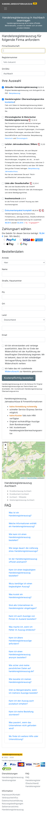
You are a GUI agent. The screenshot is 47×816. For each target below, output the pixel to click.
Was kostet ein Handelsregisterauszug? (20, 596)
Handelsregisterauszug (19, 3)
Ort (3, 303)
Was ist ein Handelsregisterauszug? (20, 514)
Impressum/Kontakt (11, 794)
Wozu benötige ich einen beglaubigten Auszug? (20, 585)
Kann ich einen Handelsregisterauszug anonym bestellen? (19, 654)
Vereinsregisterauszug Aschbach (22, 500)
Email (4, 335)
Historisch (9, 138)
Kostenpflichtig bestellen (18, 377)
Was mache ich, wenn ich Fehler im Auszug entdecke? (22, 628)
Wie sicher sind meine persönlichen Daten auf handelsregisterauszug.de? (21, 668)
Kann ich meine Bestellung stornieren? (21, 713)
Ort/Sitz (5, 69)
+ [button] (5, 444)
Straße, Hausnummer (12, 280)
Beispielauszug (14, 93)
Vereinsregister (9, 780)
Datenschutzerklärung (12, 800)
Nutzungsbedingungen (12, 803)
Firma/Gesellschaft (11, 46)
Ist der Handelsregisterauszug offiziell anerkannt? (23, 560)
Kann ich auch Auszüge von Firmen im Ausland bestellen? (22, 617)
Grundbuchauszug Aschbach (20, 491)
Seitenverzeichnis (10, 806)
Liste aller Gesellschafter (22, 183)
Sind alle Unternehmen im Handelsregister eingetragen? (23, 606)
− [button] (5, 448)
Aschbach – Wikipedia (18, 497)
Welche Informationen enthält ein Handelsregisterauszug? (22, 525)
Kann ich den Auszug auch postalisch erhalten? (21, 702)
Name (4, 269)
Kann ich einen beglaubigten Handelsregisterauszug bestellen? (22, 572)
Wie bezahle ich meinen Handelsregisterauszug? (20, 680)
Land (4, 315)
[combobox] (23, 50)
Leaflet (22, 478)
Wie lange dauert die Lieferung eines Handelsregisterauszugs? (23, 549)
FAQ (27, 777)
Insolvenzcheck (15, 198)
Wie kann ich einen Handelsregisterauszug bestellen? (19, 537)
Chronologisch (22, 138)
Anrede (5, 258)
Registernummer (9, 57)
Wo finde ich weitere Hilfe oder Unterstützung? (23, 737)
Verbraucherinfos (10, 797)
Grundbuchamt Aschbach (19, 494)
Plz (3, 292)
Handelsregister (32, 786)
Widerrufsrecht (12, 371)
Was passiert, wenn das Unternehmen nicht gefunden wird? (22, 725)
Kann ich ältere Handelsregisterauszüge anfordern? (20, 640)
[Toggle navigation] (5, 8)
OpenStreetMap (32, 478)
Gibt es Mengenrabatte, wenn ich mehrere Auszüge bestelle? (23, 691)
